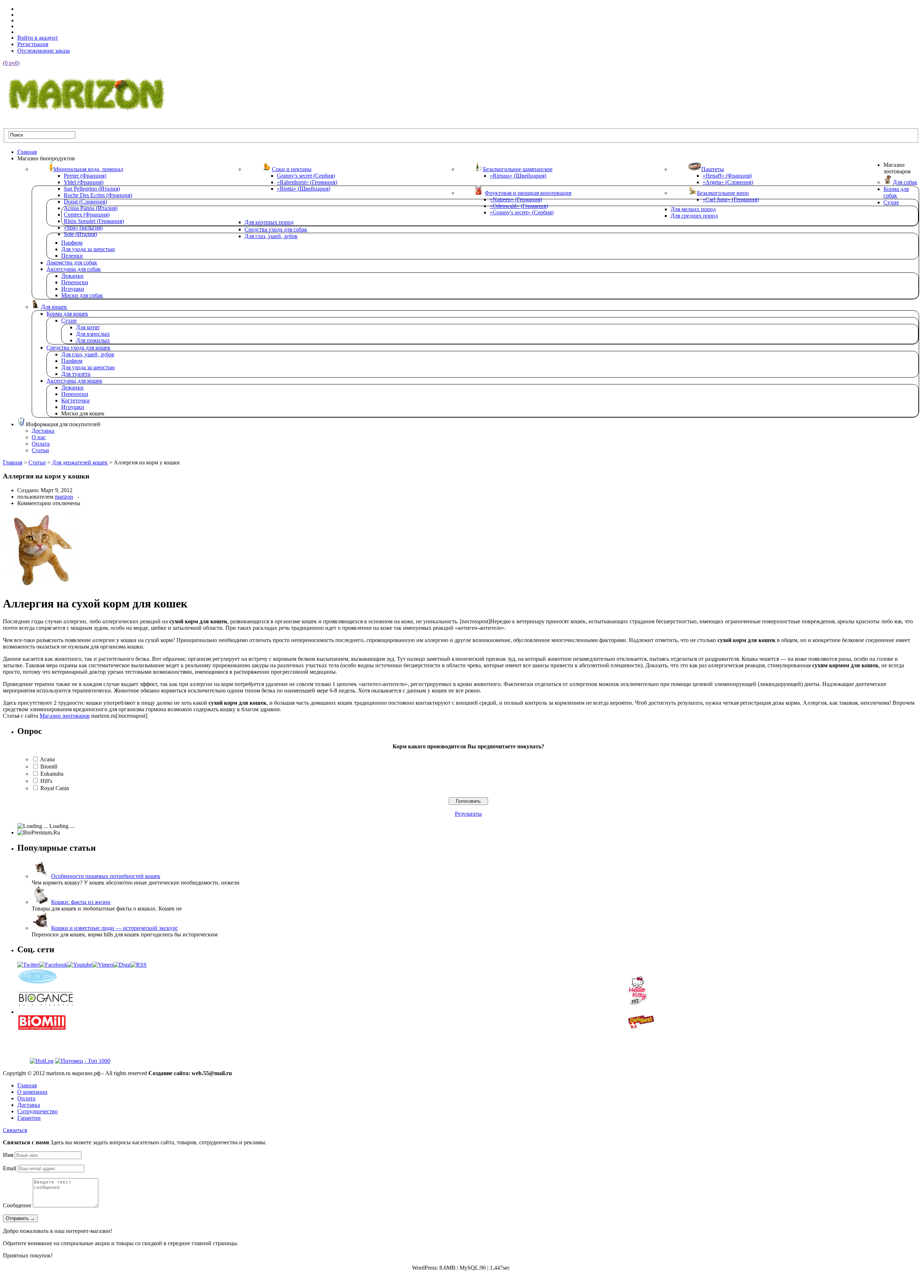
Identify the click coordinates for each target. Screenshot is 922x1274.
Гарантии (29, 1118)
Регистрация (32, 44)
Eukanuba (51, 774)
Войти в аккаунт (37, 38)
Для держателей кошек (80, 462)
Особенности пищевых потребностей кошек (105, 876)
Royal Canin (54, 788)
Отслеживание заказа (43, 51)
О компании (32, 1092)
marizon (64, 497)
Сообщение (17, 1205)
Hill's (46, 781)
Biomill (48, 766)
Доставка (28, 1105)
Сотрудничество (37, 1111)
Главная (12, 462)
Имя (8, 1155)
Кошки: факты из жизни (81, 902)
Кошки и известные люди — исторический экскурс (114, 928)
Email (9, 1168)
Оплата (26, 1098)
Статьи (37, 462)
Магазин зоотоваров (65, 716)
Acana (47, 759)
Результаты (468, 814)
